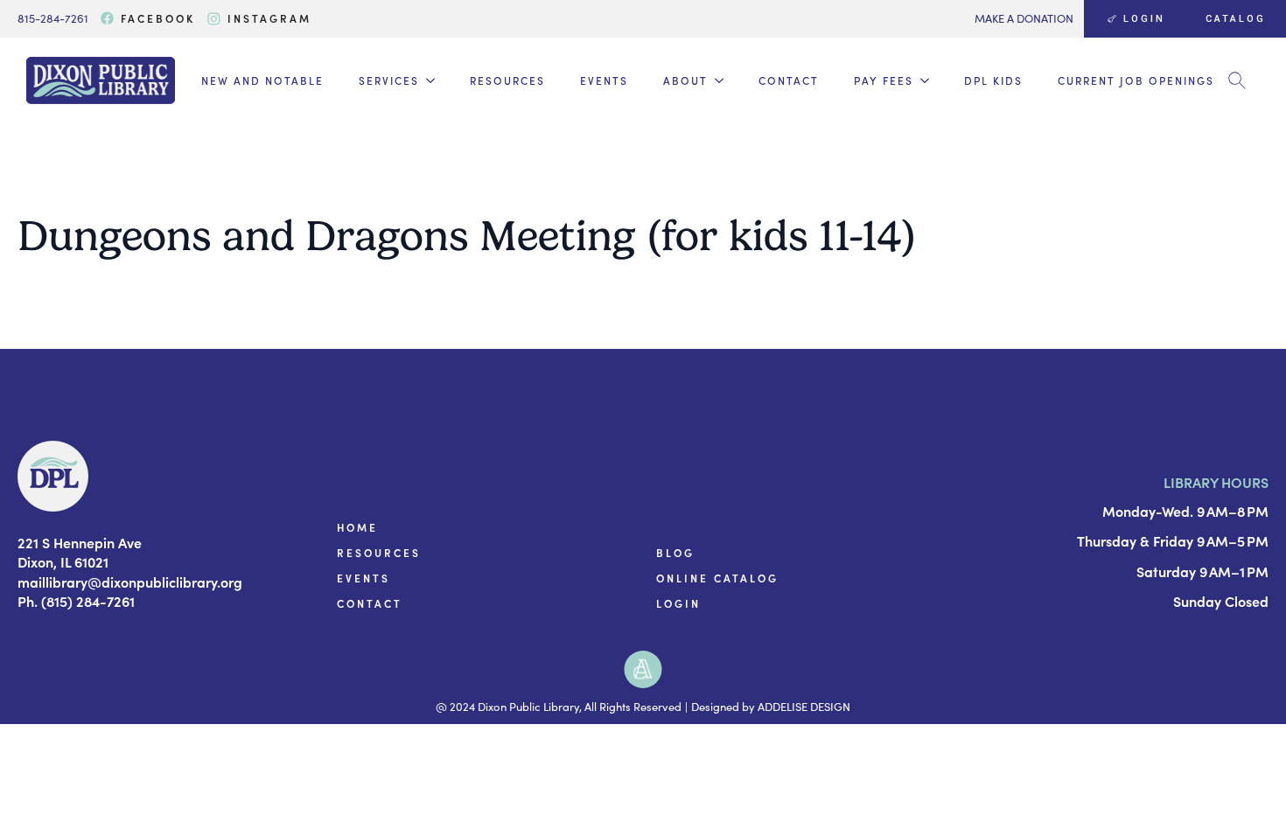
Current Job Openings (1136, 80)
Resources (507, 80)
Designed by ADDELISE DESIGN (770, 706)
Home (357, 527)
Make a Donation (1024, 18)
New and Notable (262, 80)
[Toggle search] (1237, 80)
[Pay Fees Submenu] (921, 80)
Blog (675, 553)
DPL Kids (993, 80)
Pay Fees (883, 80)
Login (678, 603)
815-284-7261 (52, 18)
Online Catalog (717, 578)
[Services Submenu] (427, 80)
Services (389, 80)
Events (604, 80)
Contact (788, 80)
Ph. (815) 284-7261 (76, 600)
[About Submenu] (715, 80)
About (685, 80)
